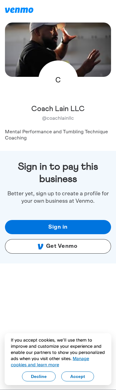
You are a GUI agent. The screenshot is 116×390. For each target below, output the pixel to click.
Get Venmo (62, 246)
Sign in (58, 227)
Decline (39, 376)
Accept (77, 376)
